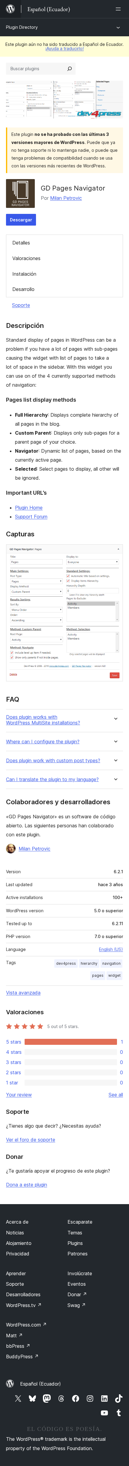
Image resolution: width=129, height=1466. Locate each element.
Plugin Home (29, 508)
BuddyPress (22, 1357)
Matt (14, 1336)
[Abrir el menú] (119, 9)
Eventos (77, 1284)
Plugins (75, 1243)
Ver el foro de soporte (30, 1140)
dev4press (66, 963)
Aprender (16, 1273)
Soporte (21, 305)
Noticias (15, 1233)
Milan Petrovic (66, 198)
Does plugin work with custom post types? (53, 760)
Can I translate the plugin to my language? (52, 779)
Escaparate (80, 1222)
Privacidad (17, 1254)
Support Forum (31, 517)
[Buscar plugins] (70, 69)
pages (98, 975)
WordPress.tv (24, 1305)
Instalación (24, 274)
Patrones (78, 1254)
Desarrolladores (23, 1294)
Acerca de (17, 1222)
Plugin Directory (22, 27)
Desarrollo (23, 289)
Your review (19, 1095)
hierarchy (89, 963)
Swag (77, 1305)
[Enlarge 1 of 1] (115, 552)
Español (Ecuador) (40, 1384)
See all (116, 1095)
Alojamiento (19, 1243)
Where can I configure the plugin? (43, 742)
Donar (77, 1294)
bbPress (18, 1346)
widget (114, 975)
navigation (111, 963)
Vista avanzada (23, 993)
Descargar (21, 219)
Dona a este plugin (26, 1185)
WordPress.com (26, 1325)
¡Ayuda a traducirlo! (64, 48)
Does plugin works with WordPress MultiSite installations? (43, 720)
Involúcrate (80, 1273)
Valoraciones (26, 258)
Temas (75, 1233)
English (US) (111, 949)
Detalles (21, 243)
